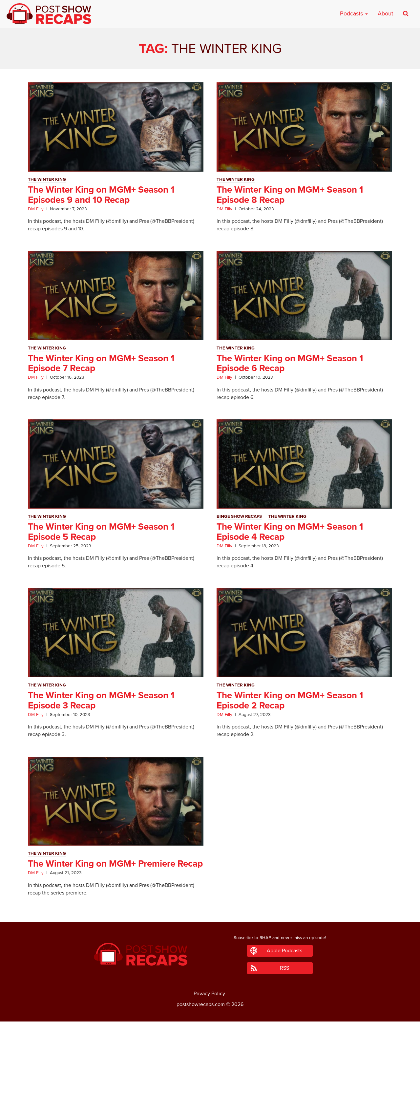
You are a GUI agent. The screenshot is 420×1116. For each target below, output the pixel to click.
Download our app (210, 1107)
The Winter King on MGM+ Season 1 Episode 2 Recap (290, 700)
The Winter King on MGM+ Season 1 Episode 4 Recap (290, 531)
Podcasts (352, 13)
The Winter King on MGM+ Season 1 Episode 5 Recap (101, 531)
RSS (284, 968)
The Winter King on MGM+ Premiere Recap (115, 863)
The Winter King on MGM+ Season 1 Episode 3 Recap (101, 700)
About (385, 13)
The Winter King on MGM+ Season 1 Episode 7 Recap (101, 363)
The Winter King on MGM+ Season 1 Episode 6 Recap (290, 363)
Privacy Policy (209, 993)
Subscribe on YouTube (210, 1092)
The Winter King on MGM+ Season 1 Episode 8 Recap (290, 194)
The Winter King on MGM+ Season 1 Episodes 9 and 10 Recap (101, 194)
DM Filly (36, 209)
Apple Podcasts (284, 950)
